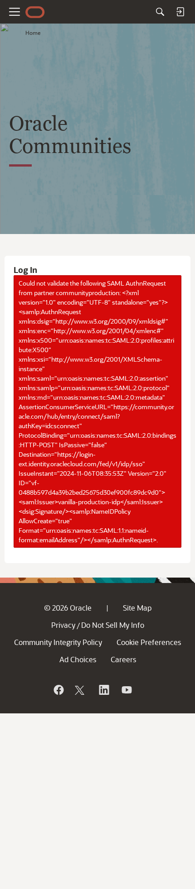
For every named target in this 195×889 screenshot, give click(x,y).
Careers (123, 659)
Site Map (137, 607)
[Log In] (180, 12)
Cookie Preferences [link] (149, 642)
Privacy (63, 625)
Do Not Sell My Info (112, 625)
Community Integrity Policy (58, 642)
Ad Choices (77, 659)
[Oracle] (58, 689)
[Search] (160, 12)
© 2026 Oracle (68, 607)
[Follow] (81, 689)
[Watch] (126, 689)
